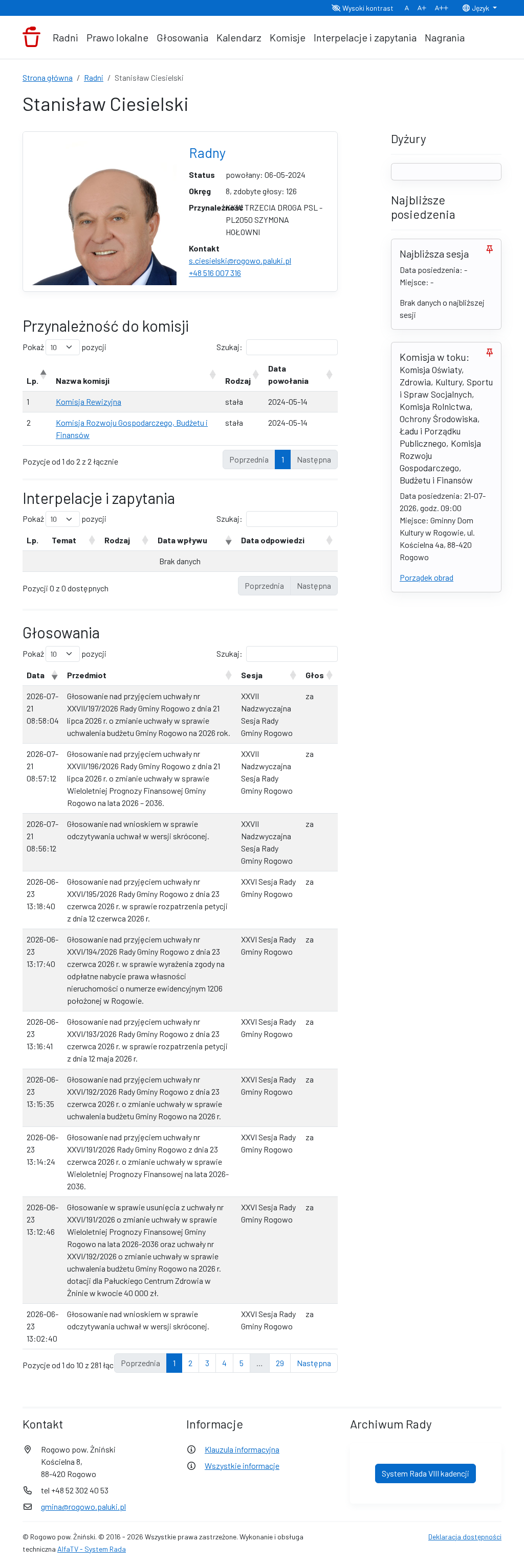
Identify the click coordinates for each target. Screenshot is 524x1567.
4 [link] (224, 1363)
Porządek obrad (426, 577)
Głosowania (182, 37)
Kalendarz (238, 37)
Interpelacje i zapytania (365, 37)
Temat (64, 540)
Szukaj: (229, 347)
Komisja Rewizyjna (88, 401)
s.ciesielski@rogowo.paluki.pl (240, 260)
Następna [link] (314, 1363)
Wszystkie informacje (242, 1465)
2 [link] (190, 1363)
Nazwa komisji (83, 380)
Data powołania (288, 374)
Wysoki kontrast (367, 8)
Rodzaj (238, 380)
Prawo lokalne (117, 37)
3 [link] (207, 1363)
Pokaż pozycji (64, 347)
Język (480, 8)
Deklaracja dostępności (464, 1536)
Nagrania (445, 37)
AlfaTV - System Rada (91, 1549)
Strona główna (48, 77)
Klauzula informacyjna (242, 1449)
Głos (314, 675)
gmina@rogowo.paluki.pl (83, 1506)
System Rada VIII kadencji (425, 1473)
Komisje (287, 37)
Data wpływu (182, 540)
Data (36, 675)
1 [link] (282, 459)
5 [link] (241, 1363)
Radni (65, 37)
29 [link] (280, 1363)
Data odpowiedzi (272, 540)
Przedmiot (86, 675)
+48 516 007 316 (215, 273)
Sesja (252, 675)
